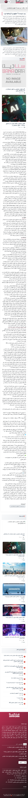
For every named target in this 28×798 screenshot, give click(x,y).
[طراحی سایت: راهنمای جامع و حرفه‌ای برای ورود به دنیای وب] (14, 589)
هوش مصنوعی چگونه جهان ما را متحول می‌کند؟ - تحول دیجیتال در (15, 555)
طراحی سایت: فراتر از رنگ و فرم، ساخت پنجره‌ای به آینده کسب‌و (15, 637)
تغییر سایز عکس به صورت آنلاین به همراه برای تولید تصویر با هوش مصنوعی (13, 661)
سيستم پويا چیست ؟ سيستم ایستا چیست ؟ (14, 682)
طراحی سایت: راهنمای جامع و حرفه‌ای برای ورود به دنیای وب (15, 597)
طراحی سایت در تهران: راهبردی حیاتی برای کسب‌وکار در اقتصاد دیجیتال (14, 688)
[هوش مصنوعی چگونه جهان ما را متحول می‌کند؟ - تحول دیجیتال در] (14, 547)
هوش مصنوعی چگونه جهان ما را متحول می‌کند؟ (15, 617)
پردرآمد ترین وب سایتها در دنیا (17, 678)
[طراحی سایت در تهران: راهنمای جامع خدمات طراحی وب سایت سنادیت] (14, 568)
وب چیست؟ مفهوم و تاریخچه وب (17, 506)
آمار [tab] (17, 744)
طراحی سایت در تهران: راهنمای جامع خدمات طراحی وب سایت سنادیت (14, 576)
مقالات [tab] (25, 744)
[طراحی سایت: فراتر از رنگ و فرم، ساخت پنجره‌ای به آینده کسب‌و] (14, 630)
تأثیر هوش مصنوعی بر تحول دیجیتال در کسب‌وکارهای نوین (14, 534)
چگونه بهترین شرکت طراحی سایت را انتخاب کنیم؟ (13, 655)
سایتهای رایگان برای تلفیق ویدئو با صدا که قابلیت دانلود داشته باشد (13, 667)
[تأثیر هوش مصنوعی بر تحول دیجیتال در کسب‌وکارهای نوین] (14, 527)
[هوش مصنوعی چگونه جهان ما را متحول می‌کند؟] (14, 610)
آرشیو (21, 762)
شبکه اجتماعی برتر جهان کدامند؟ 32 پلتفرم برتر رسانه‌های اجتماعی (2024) (14, 672)
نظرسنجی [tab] (20, 744)
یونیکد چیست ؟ (20, 698)
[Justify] (25, 762)
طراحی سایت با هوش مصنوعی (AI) (16, 702)
